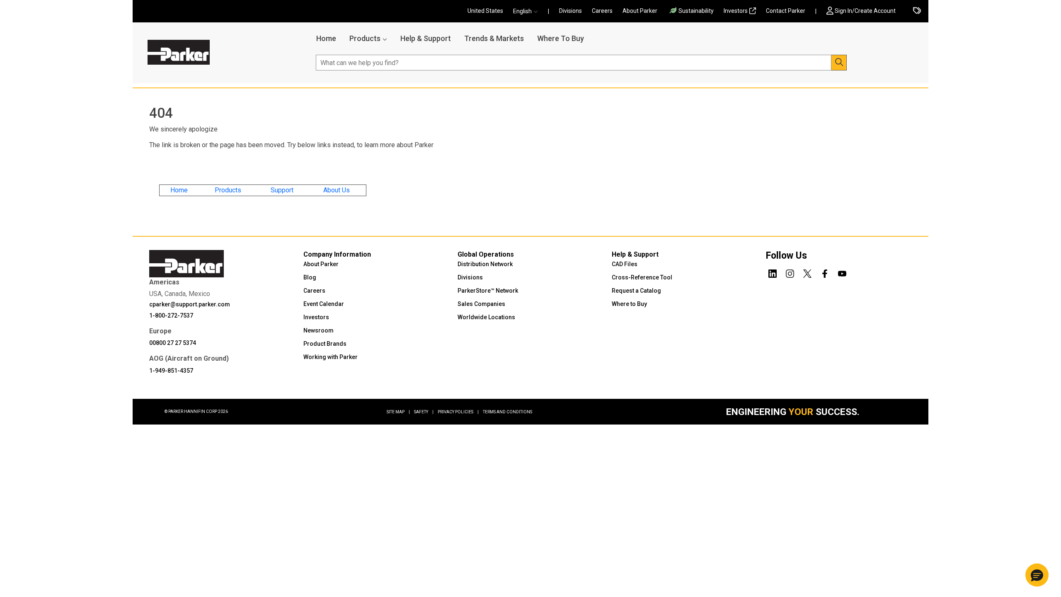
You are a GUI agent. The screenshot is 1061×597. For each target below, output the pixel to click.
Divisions (570, 10)
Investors (736, 10)
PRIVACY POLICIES (458, 412)
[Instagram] (790, 272)
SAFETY (424, 412)
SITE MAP (398, 412)
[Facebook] (824, 272)
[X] (807, 272)
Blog (309, 277)
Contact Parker (785, 10)
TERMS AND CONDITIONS (507, 412)
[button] (528, 11)
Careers (602, 10)
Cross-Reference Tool (642, 277)
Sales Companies (481, 304)
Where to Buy (629, 304)
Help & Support (425, 38)
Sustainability (696, 10)
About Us (336, 190)
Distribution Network (485, 264)
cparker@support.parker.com (189, 304)
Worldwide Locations (486, 317)
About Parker (640, 10)
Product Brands (324, 343)
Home (326, 38)
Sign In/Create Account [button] (865, 10)
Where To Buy (560, 38)
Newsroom (318, 330)
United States (485, 10)
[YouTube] (842, 272)
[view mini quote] (917, 11)
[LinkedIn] (772, 272)
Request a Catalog (636, 290)
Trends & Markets (494, 38)
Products (364, 38)
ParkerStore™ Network (488, 290)
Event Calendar (323, 304)
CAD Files (624, 264)
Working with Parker (330, 357)
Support (282, 190)
